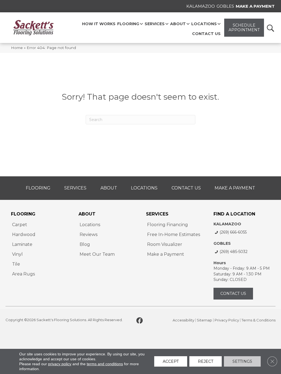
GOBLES (222, 243)
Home (17, 47)
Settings (242, 361)
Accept (171, 361)
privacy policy (59, 364)
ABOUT (86, 214)
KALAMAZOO (227, 223)
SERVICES (157, 214)
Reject (205, 361)
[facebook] (140, 320)
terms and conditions (105, 364)
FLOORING (23, 214)
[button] (270, 27)
